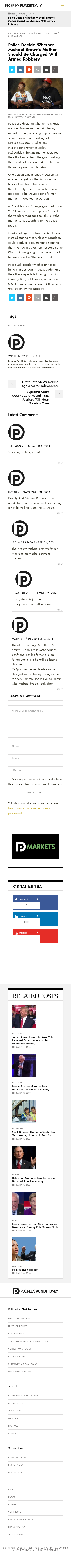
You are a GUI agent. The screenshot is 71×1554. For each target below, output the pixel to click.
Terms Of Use (15, 1410)
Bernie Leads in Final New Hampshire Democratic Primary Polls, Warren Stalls (35, 1225)
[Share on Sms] (37, 69)
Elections (18, 1033)
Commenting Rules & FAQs (23, 1395)
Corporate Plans (18, 1457)
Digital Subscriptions (20, 1519)
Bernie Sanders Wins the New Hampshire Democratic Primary (30, 1087)
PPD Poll (13, 1426)
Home (11, 13)
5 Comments (15, 36)
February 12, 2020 (21, 1047)
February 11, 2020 (21, 1138)
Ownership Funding (19, 1371)
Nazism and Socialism (25, 1269)
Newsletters (15, 1472)
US (30, 13)
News (22, 13)
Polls (15, 1220)
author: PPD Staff (46, 33)
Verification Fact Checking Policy (28, 1341)
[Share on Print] (55, 69)
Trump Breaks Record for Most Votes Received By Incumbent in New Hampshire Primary (33, 1040)
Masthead (13, 1418)
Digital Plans (15, 1465)
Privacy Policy (16, 1403)
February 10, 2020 (21, 1230)
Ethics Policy (16, 1333)
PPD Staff (33, 355)
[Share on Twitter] (12, 69)
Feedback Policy (17, 1326)
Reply (60, 463)
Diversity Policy (17, 1356)
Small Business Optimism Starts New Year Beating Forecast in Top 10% (33, 1133)
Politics (17, 1174)
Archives (13, 1489)
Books (11, 1496)
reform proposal (18, 325)
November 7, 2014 (23, 33)
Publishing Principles (20, 1318)
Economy (17, 1128)
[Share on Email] (46, 69)
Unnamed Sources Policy (23, 1364)
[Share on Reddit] (29, 69)
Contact (13, 1433)
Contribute (14, 1512)
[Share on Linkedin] (20, 69)
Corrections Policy (19, 1348)
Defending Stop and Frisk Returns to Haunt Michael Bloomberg (33, 1179)
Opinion (17, 1266)
